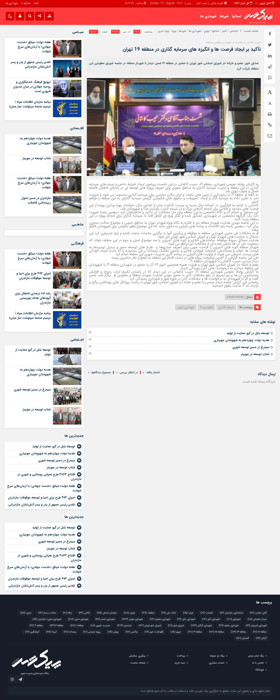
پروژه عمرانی (92, 632)
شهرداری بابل (186, 619)
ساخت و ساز (47, 613)
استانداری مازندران (231, 613)
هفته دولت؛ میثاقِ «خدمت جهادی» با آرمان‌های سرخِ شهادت (34, 47)
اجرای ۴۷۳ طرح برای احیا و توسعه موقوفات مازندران (33, 275)
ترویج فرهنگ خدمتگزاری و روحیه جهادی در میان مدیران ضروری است (32, 87)
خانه (36, 3)
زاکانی (84, 613)
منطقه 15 (216, 632)
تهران (206, 31)
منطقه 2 (77, 625)
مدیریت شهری (100, 625)
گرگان (261, 638)
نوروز (176, 632)
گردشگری (32, 632)
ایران (188, 613)
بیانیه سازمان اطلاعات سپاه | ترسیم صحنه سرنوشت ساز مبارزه (30, 104)
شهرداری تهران (185, 307)
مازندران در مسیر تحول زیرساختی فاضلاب (36, 200)
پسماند (70, 632)
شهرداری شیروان (256, 625)
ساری (25, 613)
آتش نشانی (258, 613)
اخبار (224, 31)
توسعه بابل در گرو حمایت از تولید (248, 333)
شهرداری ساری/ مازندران (47, 619)
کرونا (51, 632)
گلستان (242, 638)
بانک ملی (168, 613)
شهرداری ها (12, 3)
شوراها (224, 16)
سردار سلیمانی (257, 619)
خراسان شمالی (107, 613)
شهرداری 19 (206, 307)
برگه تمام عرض (256, 656)
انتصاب (206, 613)
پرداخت (181, 656)
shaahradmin (235, 297)
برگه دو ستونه (217, 656)
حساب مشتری (216, 663)
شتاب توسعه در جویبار (255, 354)
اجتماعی (233, 31)
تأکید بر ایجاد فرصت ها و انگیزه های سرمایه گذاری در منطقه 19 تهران (192, 49)
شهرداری (234, 619)
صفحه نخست (251, 31)
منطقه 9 (36, 625)
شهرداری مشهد (229, 625)
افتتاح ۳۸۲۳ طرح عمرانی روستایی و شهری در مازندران (49, 476)
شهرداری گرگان (201, 625)
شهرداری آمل (211, 619)
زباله (67, 613)
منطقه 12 (260, 632)
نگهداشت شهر (154, 632)
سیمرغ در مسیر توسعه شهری (250, 347)
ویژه (174, 31)
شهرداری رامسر (105, 619)
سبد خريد (179, 663)
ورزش (113, 632)
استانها (27, 3)
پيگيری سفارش (137, 656)
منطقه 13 (238, 632)
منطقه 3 (56, 625)
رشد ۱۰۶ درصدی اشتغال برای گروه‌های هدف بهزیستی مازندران (33, 298)
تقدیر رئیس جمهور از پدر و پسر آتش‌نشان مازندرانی (31, 64)
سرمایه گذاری (226, 307)
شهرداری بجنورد (160, 619)
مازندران (124, 625)
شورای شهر (176, 625)
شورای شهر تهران (150, 625)
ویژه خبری (163, 31)
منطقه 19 (195, 632)
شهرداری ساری (78, 619)
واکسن (132, 632)
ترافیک (148, 613)
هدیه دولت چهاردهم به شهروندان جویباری (241, 340)
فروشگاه (259, 670)
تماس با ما (258, 663)
